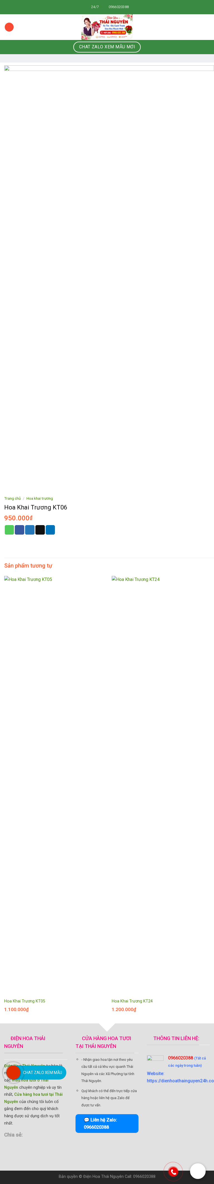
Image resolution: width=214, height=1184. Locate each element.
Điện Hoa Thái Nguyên (103, 1176)
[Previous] (4, 799)
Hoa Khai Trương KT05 (24, 1001)
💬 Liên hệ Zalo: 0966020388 (100, 1123)
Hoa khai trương (39, 498)
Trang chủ (12, 498)
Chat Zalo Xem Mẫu (42, 1072)
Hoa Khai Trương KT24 (132, 1001)
